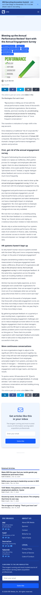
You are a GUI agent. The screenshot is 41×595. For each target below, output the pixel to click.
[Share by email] (28, 89)
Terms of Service (28, 553)
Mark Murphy (6, 507)
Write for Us (26, 534)
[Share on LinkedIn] (5, 89)
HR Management (6, 51)
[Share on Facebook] (12, 89)
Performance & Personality (21, 51)
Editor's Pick (29, 95)
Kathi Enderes (6, 477)
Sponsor (25, 526)
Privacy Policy (27, 549)
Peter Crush (5, 483)
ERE (3, 522)
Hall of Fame (26, 538)
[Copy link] (36, 89)
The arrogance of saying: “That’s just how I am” (19, 505)
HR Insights (25, 49)
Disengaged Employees (8, 46)
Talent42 (6, 550)
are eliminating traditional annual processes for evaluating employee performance (21, 113)
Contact (25, 530)
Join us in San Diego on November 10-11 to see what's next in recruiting (17, 4)
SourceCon (6, 541)
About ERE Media (28, 522)
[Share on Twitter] (20, 89)
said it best (13, 98)
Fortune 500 (34, 136)
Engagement (20, 46)
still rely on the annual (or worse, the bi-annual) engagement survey (20, 267)
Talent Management (7, 54)
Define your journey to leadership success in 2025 (20, 481)
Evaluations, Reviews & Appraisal (11, 49)
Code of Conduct (28, 557)
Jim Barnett (10, 81)
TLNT (4, 533)
